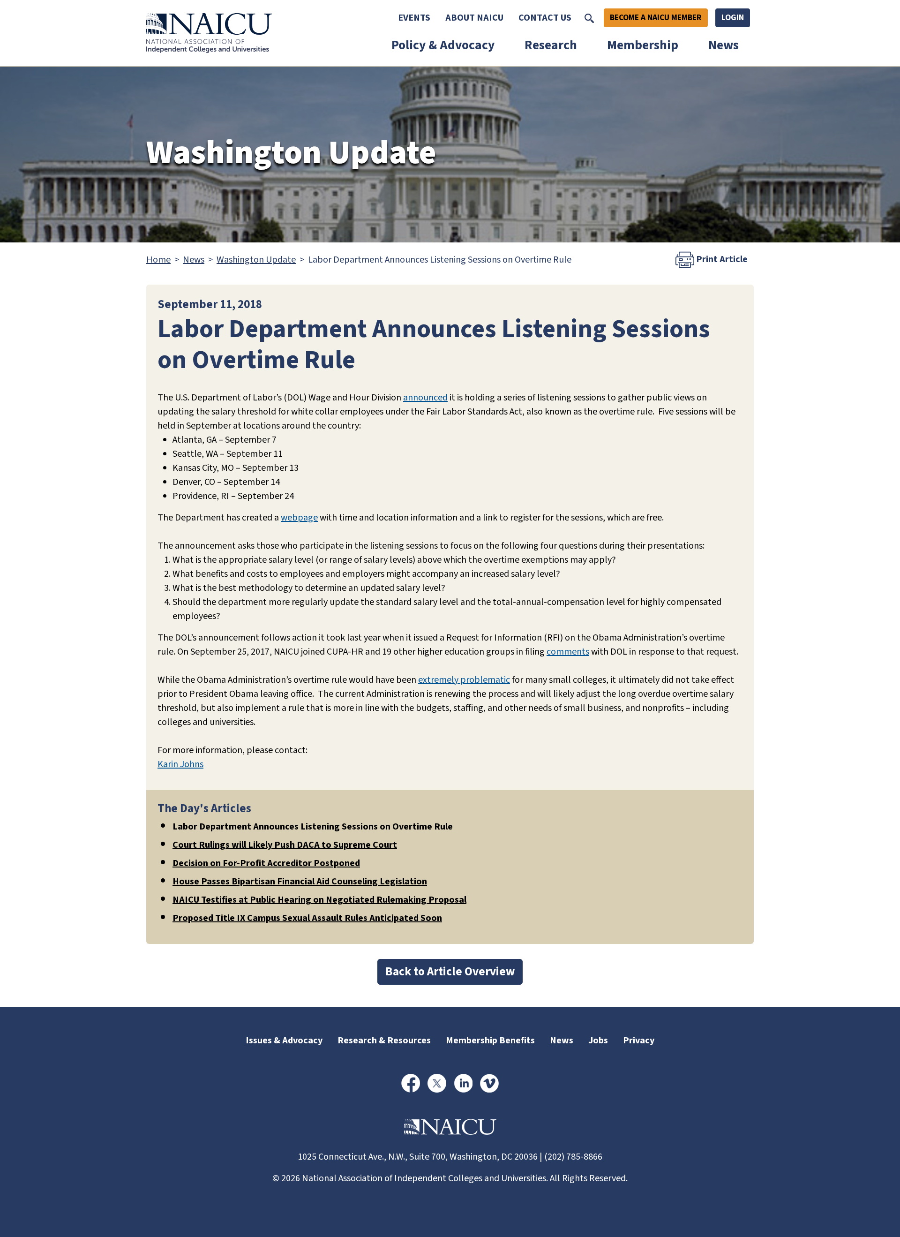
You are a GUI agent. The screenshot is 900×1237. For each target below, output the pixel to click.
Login (732, 17)
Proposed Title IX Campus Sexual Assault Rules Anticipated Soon (307, 918)
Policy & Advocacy (443, 45)
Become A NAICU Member (656, 17)
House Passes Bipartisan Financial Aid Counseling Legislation (299, 881)
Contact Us (544, 17)
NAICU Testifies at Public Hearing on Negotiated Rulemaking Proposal (319, 899)
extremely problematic (464, 679)
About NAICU (474, 17)
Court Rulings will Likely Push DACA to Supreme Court (284, 845)
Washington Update (256, 259)
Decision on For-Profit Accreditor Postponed (266, 863)
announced (425, 397)
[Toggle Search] (589, 18)
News (723, 45)
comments (568, 651)
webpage (299, 517)
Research (551, 45)
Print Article (721, 259)
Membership (642, 45)
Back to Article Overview (450, 971)
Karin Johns (180, 764)
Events (414, 17)
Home (158, 259)
